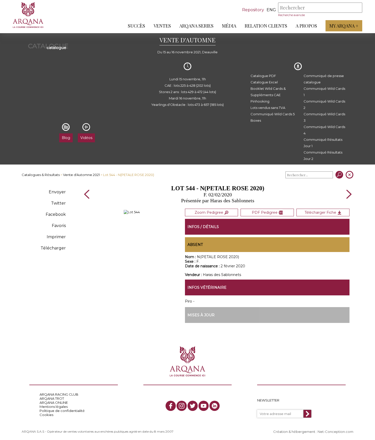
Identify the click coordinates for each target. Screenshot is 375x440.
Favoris (59, 225)
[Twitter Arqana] (193, 406)
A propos (306, 26)
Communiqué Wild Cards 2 (324, 104)
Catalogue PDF (263, 76)
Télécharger (53, 248)
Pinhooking (260, 101)
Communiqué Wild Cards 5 (273, 114)
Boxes (256, 120)
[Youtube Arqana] (203, 406)
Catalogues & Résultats (41, 175)
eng (271, 9)
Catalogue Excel (264, 82)
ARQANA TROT (52, 398)
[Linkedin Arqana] (214, 406)
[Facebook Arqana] (171, 406)
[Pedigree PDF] (132, 212)
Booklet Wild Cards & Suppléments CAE (268, 91)
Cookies (46, 415)
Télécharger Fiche (320, 212)
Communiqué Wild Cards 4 (324, 130)
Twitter (58, 203)
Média (229, 26)
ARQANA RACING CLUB (59, 394)
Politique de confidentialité (62, 411)
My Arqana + (343, 26)
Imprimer (56, 236)
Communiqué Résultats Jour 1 (323, 142)
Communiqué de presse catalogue (324, 79)
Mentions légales (54, 407)
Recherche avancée (291, 15)
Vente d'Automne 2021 (81, 175)
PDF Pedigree (265, 212)
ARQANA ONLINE (54, 402)
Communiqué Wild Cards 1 (324, 91)
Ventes (162, 26)
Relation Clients (266, 26)
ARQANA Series (196, 26)
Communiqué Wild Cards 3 (324, 117)
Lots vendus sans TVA (268, 108)
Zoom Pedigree (209, 212)
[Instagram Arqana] (182, 406)
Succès (136, 26)
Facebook (56, 214)
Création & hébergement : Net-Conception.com (313, 432)
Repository (253, 9)
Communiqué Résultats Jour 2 (323, 155)
